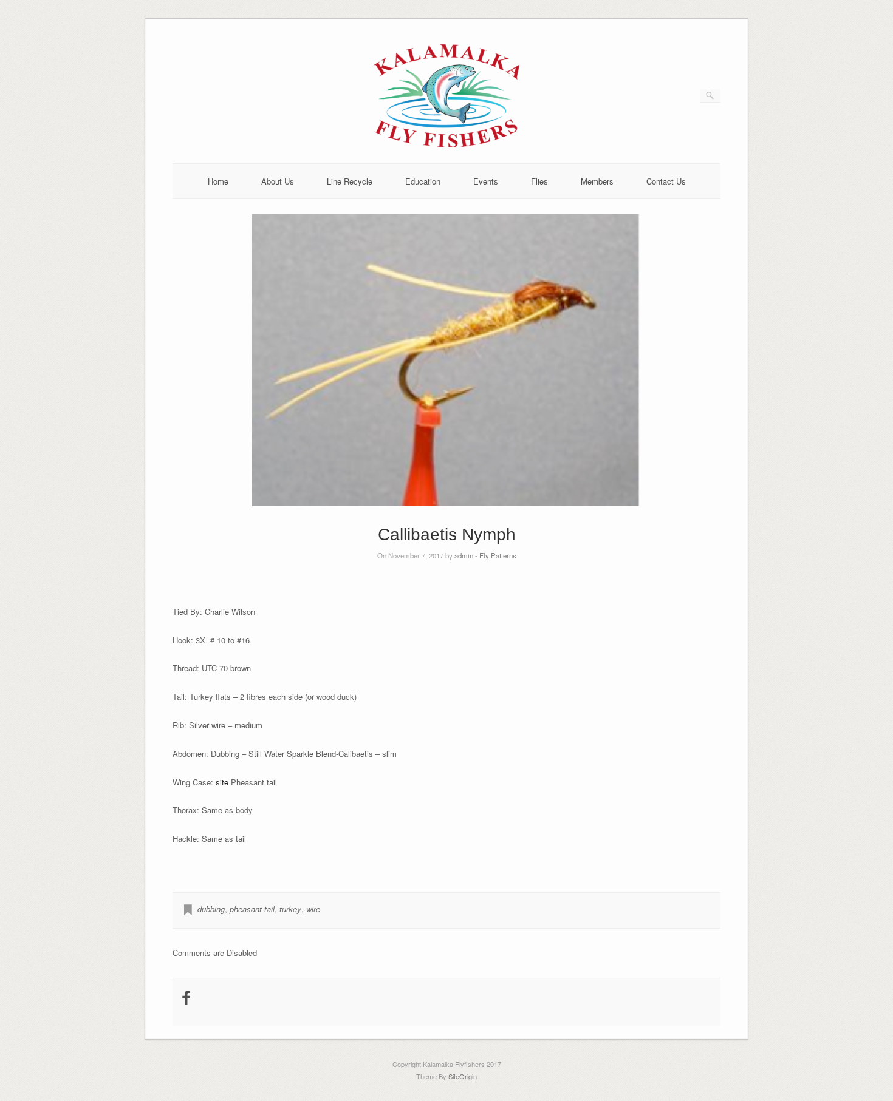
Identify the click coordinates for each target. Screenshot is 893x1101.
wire (313, 909)
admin (463, 555)
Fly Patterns (497, 555)
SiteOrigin (462, 1076)
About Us (277, 181)
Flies (539, 181)
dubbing (211, 909)
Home (218, 181)
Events (485, 181)
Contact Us (666, 181)
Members (597, 181)
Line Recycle (349, 181)
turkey (290, 909)
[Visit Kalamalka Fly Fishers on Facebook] (186, 1000)
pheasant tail (252, 909)
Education (422, 181)
